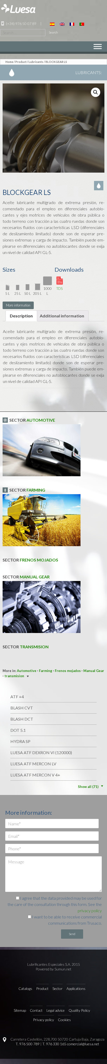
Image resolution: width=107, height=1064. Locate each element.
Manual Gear (35, 576)
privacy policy (90, 910)
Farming (35, 489)
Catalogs (25, 988)
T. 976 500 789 (27, 1044)
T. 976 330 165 (54, 1044)
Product (20, 61)
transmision (34, 646)
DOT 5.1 (18, 730)
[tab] (21, 315)
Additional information (62, 315)
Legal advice (55, 1010)
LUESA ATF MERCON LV (33, 763)
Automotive (40, 419)
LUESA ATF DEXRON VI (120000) (41, 752)
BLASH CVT (21, 707)
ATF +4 (17, 696)
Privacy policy (43, 1019)
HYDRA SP (20, 741)
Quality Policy (79, 1010)
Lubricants (36, 61)
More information (18, 305)
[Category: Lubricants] (99, 185)
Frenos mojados (39, 559)
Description (21, 315)
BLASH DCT (21, 718)
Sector (57, 988)
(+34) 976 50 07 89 (20, 23)
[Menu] (97, 46)
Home (9, 61)
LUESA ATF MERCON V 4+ (35, 774)
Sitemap (20, 1010)
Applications (75, 988)
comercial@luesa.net (83, 1044)
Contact (36, 1010)
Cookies (64, 1019)
